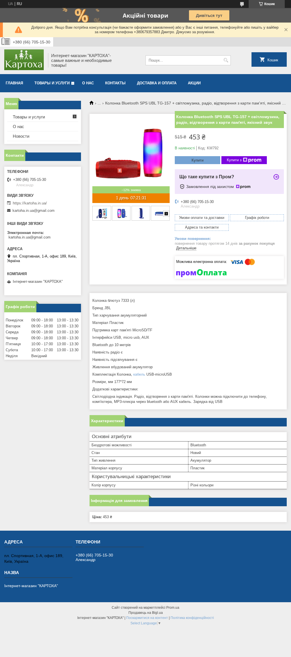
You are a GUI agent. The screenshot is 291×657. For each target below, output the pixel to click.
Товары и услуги (52, 83)
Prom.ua (172, 608)
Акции (194, 83)
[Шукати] (226, 60)
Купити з (234, 160)
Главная (14, 83)
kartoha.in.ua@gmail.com (34, 210)
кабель (139, 374)
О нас (88, 83)
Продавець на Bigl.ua (145, 613)
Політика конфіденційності (192, 618)
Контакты (115, 83)
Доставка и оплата (156, 83)
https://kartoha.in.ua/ (30, 203)
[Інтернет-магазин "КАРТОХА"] (24, 60)
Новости (21, 136)
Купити (197, 160)
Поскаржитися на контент (147, 618)
